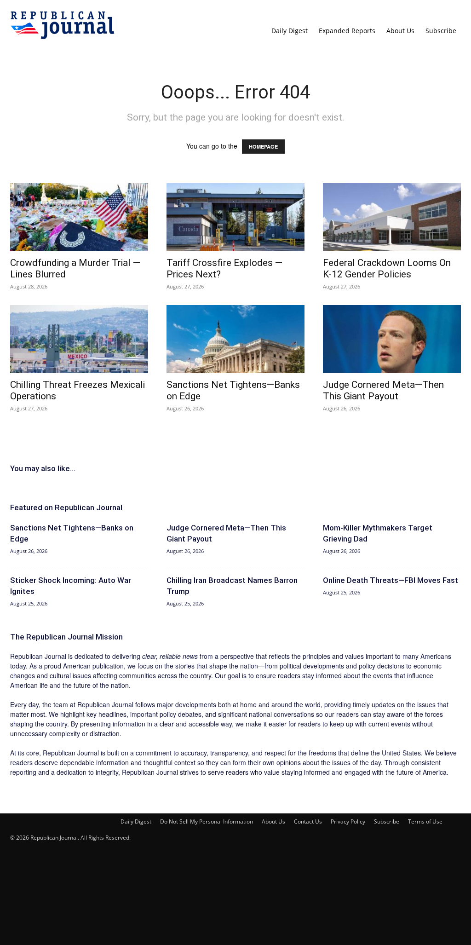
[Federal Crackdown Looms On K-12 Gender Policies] (392, 217)
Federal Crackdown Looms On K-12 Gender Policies (387, 268)
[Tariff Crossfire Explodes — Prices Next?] (235, 217)
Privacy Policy (348, 821)
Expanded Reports (347, 30)
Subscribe (440, 30)
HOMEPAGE (263, 146)
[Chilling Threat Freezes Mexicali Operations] (79, 339)
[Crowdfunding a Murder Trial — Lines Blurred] (79, 217)
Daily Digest (289, 30)
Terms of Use (425, 821)
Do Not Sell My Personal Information (206, 821)
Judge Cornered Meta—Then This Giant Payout (383, 390)
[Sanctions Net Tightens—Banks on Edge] (235, 339)
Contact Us (308, 821)
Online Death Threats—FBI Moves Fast (390, 580)
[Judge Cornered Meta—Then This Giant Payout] (392, 339)
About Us (400, 30)
